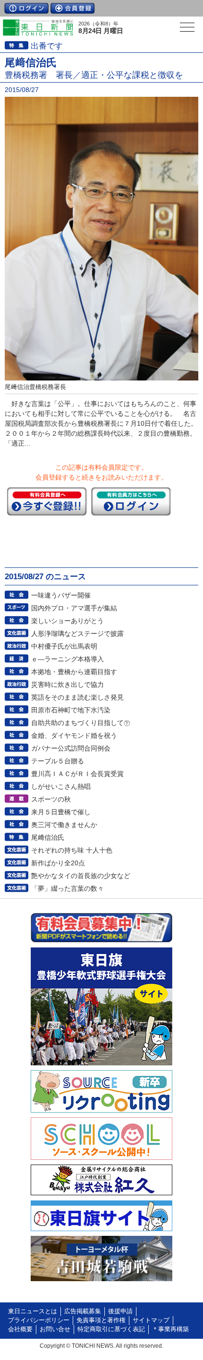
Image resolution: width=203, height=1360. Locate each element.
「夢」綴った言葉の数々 (67, 888)
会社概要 (20, 1329)
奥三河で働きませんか (64, 824)
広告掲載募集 (82, 1311)
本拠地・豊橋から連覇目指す (74, 672)
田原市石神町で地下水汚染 (70, 710)
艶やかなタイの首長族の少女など (80, 875)
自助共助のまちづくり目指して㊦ (80, 722)
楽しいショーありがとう (67, 621)
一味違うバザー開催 (61, 595)
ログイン (26, 8)
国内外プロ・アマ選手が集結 (74, 608)
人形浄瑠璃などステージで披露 (77, 633)
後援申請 (120, 1311)
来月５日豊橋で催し (61, 812)
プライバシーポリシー (38, 1320)
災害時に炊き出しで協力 (67, 684)
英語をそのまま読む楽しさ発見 (77, 697)
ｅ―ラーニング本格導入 (67, 659)
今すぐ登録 (46, 501)
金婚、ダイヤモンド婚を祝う (74, 735)
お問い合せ (55, 1329)
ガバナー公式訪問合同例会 (70, 748)
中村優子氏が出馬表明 (64, 646)
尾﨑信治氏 (47, 837)
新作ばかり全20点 (58, 863)
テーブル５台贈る (57, 761)
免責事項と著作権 (101, 1320)
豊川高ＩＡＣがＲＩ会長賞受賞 (77, 773)
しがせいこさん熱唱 (61, 786)
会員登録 (73, 8)
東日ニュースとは (32, 1311)
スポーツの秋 (51, 799)
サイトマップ (151, 1320)
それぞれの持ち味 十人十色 (71, 850)
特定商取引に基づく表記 (111, 1329)
